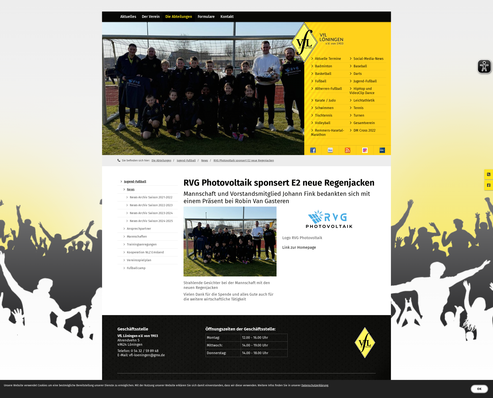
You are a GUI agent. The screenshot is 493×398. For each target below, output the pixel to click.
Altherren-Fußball (328, 89)
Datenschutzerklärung (314, 385)
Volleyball (322, 123)
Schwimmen (324, 108)
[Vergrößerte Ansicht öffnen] (230, 241)
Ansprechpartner (139, 228)
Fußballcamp (136, 268)
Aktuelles (128, 16)
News (204, 160)
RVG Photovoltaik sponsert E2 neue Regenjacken (244, 160)
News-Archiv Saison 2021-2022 (151, 197)
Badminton (323, 66)
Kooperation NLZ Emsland (145, 252)
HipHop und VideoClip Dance (362, 91)
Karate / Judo (325, 100)
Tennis (358, 108)
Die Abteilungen (178, 16)
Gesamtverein (364, 123)
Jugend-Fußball (365, 81)
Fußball (320, 81)
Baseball (360, 66)
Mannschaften (137, 236)
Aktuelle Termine (328, 59)
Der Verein (151, 16)
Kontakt (227, 16)
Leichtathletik (364, 100)
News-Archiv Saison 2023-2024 (151, 213)
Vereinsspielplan (139, 260)
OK (479, 389)
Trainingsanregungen (142, 244)
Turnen (359, 115)
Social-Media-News (368, 59)
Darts (358, 74)
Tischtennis (323, 115)
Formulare (206, 16)
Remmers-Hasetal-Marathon (327, 132)
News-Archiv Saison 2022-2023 (151, 205)
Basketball (323, 74)
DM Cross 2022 (365, 130)
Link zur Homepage (299, 247)
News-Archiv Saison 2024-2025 (151, 221)
